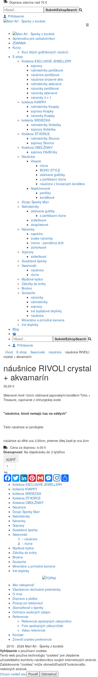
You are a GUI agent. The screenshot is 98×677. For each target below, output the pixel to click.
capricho (37, 233)
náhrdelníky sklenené (46, 84)
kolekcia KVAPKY (34, 102)
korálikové (47, 197)
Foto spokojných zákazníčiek (42, 625)
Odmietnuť (49, 674)
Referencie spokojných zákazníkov (47, 621)
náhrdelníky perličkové (47, 70)
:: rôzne (27, 543)
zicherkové (38, 247)
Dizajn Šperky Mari (35, 202)
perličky (45, 193)
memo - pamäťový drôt (47, 243)
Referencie (20, 616)
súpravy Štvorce (42, 143)
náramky (37, 297)
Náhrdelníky (30, 206)
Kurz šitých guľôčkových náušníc (45, 52)
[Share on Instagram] (57, 478)
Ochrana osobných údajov (31, 612)
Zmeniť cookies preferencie (32, 639)
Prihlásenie (15, 16)
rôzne (44, 165)
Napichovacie (40, 188)
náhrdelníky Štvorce (45, 138)
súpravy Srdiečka (43, 129)
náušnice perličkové (45, 74)
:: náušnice (29, 539)
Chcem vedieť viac (13, 674)
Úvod (9, 352)
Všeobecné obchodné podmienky (37, 589)
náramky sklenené (44, 93)
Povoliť (33, 674)
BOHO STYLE (50, 170)
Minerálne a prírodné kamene (43, 320)
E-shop (21, 352)
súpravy (36, 65)
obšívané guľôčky (52, 174)
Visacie (36, 161)
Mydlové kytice (32, 279)
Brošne (27, 288)
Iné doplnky (30, 324)
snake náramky (42, 238)
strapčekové (39, 224)
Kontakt (18, 634)
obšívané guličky (43, 211)
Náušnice (28, 156)
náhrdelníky (39, 302)
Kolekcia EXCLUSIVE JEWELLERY (46, 61)
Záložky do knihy (34, 283)
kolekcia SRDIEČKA (36, 120)
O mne (17, 594)
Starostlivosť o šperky (28, 607)
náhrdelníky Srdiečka (46, 124)
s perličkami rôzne (53, 179)
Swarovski (29, 265)
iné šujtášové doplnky (46, 311)
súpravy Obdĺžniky (44, 152)
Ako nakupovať (23, 585)
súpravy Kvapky (42, 111)
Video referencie (33, 630)
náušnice (37, 270)
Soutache (28, 292)
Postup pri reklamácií (28, 603)
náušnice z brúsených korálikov (62, 183)
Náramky (28, 229)
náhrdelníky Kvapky (45, 106)
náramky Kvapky (43, 115)
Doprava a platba (25, 598)
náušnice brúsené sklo (47, 79)
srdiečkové (38, 220)
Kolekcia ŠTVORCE (36, 133)
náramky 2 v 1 (41, 97)
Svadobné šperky (34, 261)
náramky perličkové (45, 88)
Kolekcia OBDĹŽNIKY (37, 147)
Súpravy (28, 252)
